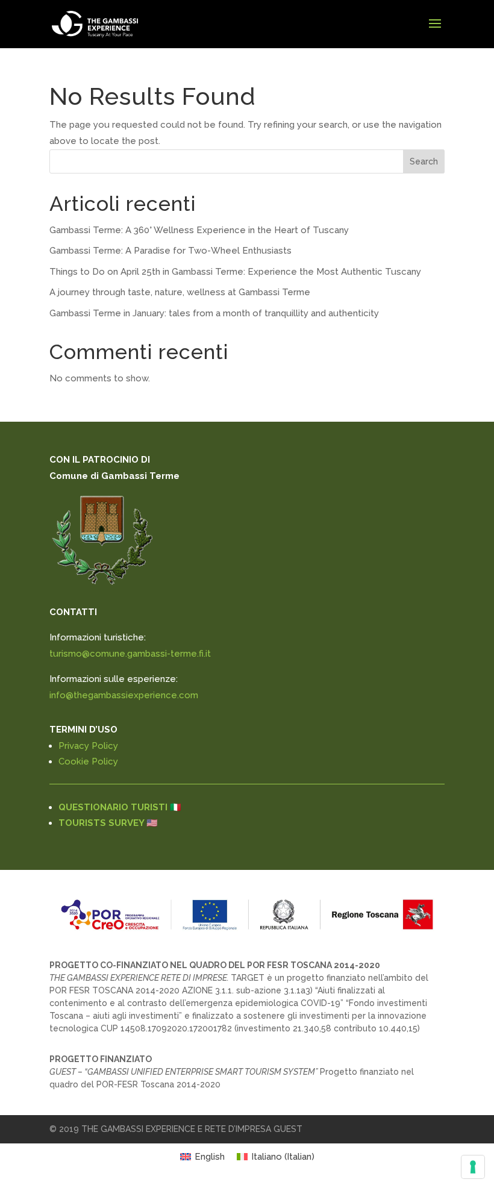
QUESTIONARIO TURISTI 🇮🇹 (119, 807)
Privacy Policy (88, 745)
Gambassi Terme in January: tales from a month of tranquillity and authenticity (214, 313)
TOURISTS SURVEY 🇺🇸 (108, 823)
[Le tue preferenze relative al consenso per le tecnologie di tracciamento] (472, 1166)
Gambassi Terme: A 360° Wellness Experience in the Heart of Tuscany (199, 230)
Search (424, 161)
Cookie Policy (88, 761)
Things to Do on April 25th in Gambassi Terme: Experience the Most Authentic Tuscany (235, 271)
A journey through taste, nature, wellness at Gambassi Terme (179, 292)
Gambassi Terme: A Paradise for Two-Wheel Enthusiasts (170, 250)
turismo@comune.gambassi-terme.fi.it (130, 653)
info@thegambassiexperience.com (123, 695)
